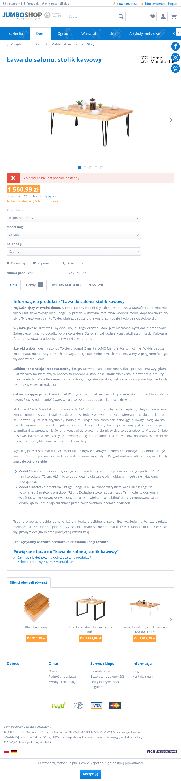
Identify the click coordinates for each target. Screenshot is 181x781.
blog (66, 4)
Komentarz (74, 263)
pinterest (50, 4)
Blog (135, 671)
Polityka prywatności (105, 682)
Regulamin (98, 687)
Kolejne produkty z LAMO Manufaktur (45, 562)
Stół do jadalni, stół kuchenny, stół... (91, 629)
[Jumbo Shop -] (22, 17)
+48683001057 (127, 4)
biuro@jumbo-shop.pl (161, 4)
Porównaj (17, 263)
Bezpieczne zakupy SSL (107, 676)
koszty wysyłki (48, 196)
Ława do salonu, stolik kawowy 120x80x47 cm (145, 629)
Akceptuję (90, 774)
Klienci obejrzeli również (28, 582)
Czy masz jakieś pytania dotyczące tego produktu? (54, 557)
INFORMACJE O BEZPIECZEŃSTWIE (78, 285)
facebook (32, 4)
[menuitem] (96, 16)
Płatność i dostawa (62, 676)
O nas (53, 671)
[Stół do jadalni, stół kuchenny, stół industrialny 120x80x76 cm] (90, 607)
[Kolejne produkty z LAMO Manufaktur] (157, 64)
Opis (13, 285)
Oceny (33, 285)
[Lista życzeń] (152, 16)
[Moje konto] (163, 16)
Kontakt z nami (143, 676)
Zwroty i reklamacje (63, 682)
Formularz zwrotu (103, 671)
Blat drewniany (36, 627)
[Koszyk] (174, 16)
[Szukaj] (121, 16)
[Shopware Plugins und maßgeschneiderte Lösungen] (122, 751)
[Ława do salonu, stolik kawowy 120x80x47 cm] (145, 607)
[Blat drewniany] (36, 607)
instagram (13, 4)
